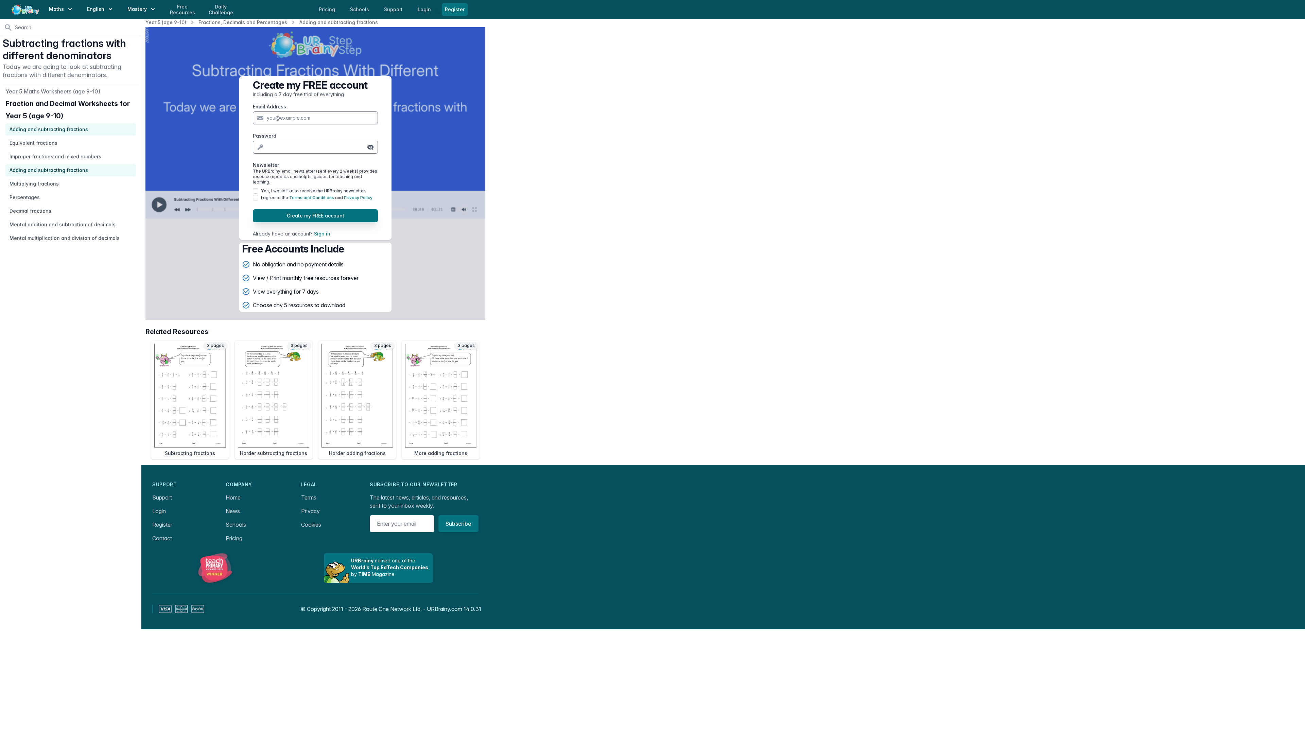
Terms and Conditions (311, 197)
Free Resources (182, 10)
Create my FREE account (315, 216)
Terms (308, 497)
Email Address (269, 106)
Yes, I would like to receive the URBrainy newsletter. (313, 190)
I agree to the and (316, 197)
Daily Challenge (221, 10)
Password (264, 136)
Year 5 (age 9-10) (165, 22)
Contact (162, 538)
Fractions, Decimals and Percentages (242, 22)
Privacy (310, 511)
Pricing (234, 538)
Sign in (322, 234)
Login (425, 9)
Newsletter (315, 173)
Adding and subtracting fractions (338, 22)
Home (233, 497)
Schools (360, 9)
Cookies (311, 524)
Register (455, 9)
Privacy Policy (358, 197)
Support (162, 497)
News (233, 511)
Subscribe (458, 523)
